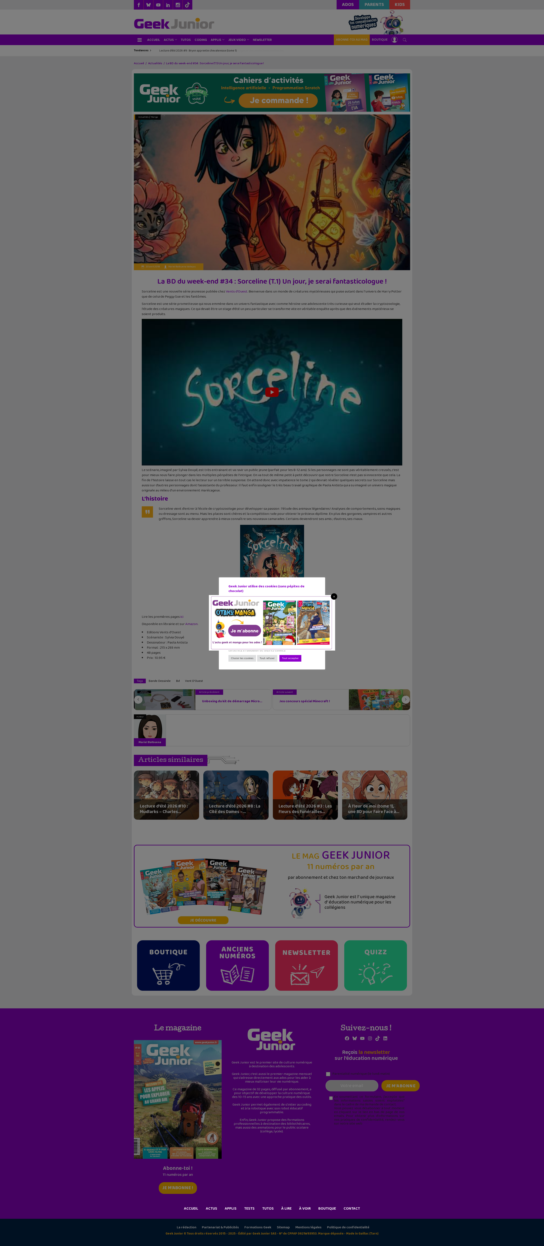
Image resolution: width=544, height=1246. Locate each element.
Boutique (327, 1208)
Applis (231, 1208)
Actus (211, 1208)
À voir (305, 1208)
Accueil (191, 1208)
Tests (249, 1208)
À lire (286, 1208)
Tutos (268, 1208)
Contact (352, 1208)
